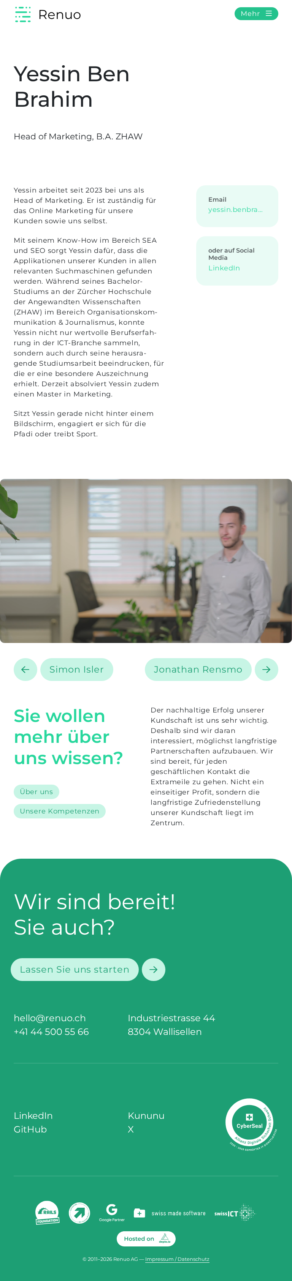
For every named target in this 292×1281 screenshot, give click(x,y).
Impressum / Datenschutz (177, 1259)
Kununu (146, 1115)
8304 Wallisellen (165, 1031)
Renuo (59, 14)
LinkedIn (224, 268)
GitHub (30, 1129)
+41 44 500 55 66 (51, 1031)
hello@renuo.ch (50, 1018)
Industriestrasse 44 (171, 1018)
